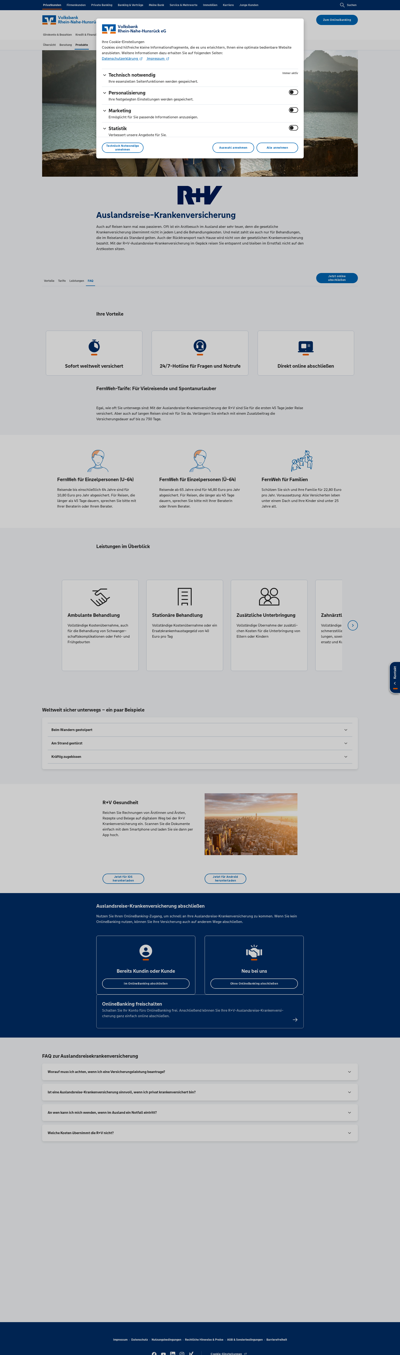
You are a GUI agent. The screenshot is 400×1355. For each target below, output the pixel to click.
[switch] (293, 92)
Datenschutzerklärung (120, 58)
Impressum (156, 58)
